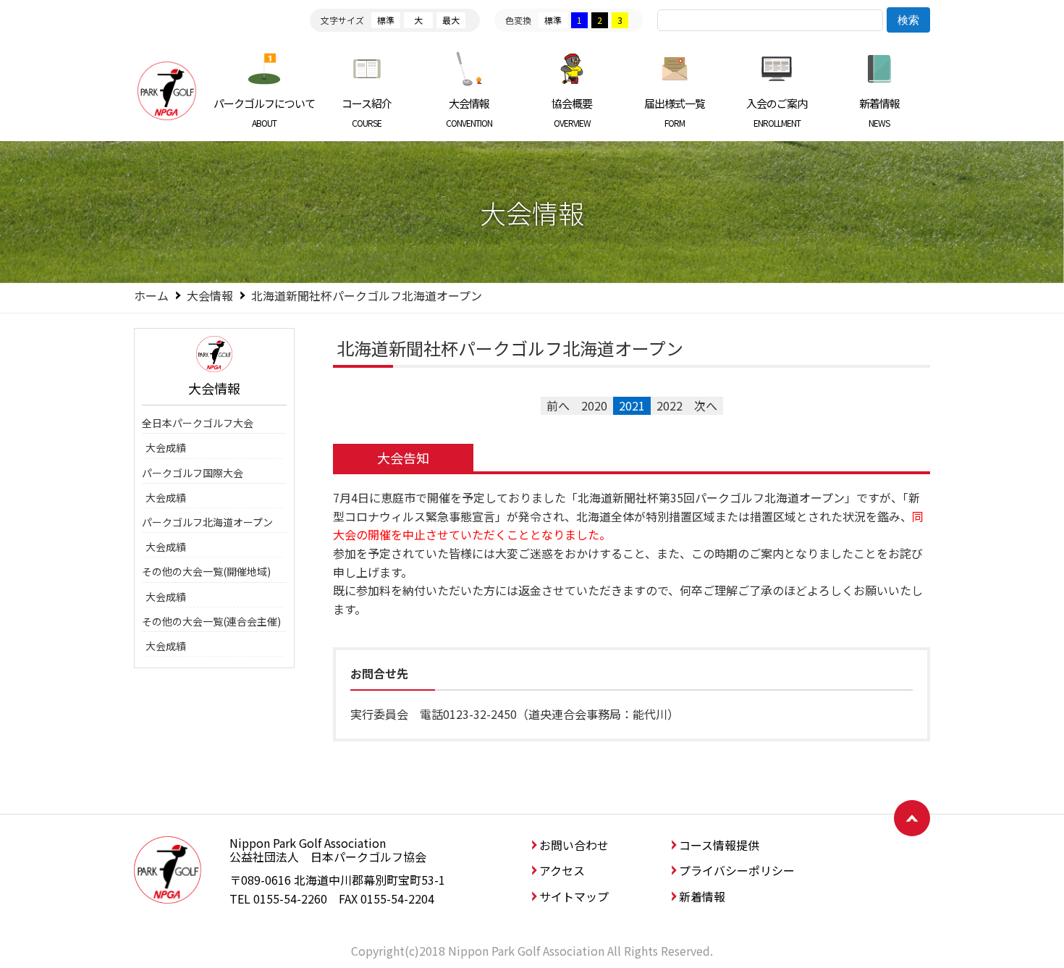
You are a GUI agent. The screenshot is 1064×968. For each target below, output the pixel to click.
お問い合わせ (574, 845)
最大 (451, 20)
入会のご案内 (776, 112)
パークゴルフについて (264, 112)
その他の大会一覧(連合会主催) (211, 621)
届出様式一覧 (674, 112)
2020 (594, 405)
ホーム (151, 295)
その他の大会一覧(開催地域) (206, 571)
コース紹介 (367, 112)
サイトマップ (574, 896)
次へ (705, 405)
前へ (558, 405)
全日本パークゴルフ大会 (197, 423)
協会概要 (572, 112)
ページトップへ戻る (912, 818)
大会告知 (403, 457)
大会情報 (469, 112)
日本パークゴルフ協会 (166, 90)
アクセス (562, 870)
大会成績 (165, 447)
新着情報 (879, 112)
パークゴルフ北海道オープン (207, 522)
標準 (385, 20)
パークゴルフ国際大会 (192, 473)
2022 (669, 405)
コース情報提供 (719, 845)
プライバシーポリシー (737, 870)
